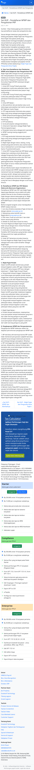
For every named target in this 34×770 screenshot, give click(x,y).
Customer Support (7, 717)
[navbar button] (31, 2)
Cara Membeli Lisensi (8, 714)
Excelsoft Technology (8, 693)
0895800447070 (6, 748)
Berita (6, 13)
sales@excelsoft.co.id (8, 751)
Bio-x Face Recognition (8, 678)
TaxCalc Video (5, 712)
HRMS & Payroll (6, 675)
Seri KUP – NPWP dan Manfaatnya (6, 404)
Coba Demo (22, 492)
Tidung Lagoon (6, 696)
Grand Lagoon (6, 699)
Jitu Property (5, 691)
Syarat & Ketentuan (7, 733)
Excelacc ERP (5, 684)
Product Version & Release (10, 706)
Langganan (12, 492)
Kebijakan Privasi (6, 738)
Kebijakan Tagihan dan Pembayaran (13, 727)
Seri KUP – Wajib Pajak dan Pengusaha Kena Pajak (24, 404)
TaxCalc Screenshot (7, 709)
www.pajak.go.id (16, 211)
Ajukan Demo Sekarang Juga (14, 456)
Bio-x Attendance (6, 681)
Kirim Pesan (5, 745)
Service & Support (7, 735)
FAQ (2, 730)
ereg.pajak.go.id (15, 215)
